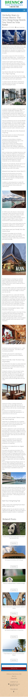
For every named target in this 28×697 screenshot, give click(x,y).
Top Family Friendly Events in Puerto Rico (14, 630)
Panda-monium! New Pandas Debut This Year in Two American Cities (14, 537)
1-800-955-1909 (14, 7)
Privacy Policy (14, 678)
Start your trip (14, 668)
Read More (14, 543)
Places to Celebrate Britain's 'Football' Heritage (14, 583)
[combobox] (14, 666)
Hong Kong (21, 27)
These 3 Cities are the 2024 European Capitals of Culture (14, 607)
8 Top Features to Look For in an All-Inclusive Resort (14, 654)
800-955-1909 (14, 685)
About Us (14, 676)
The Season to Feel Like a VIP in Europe (14, 560)
